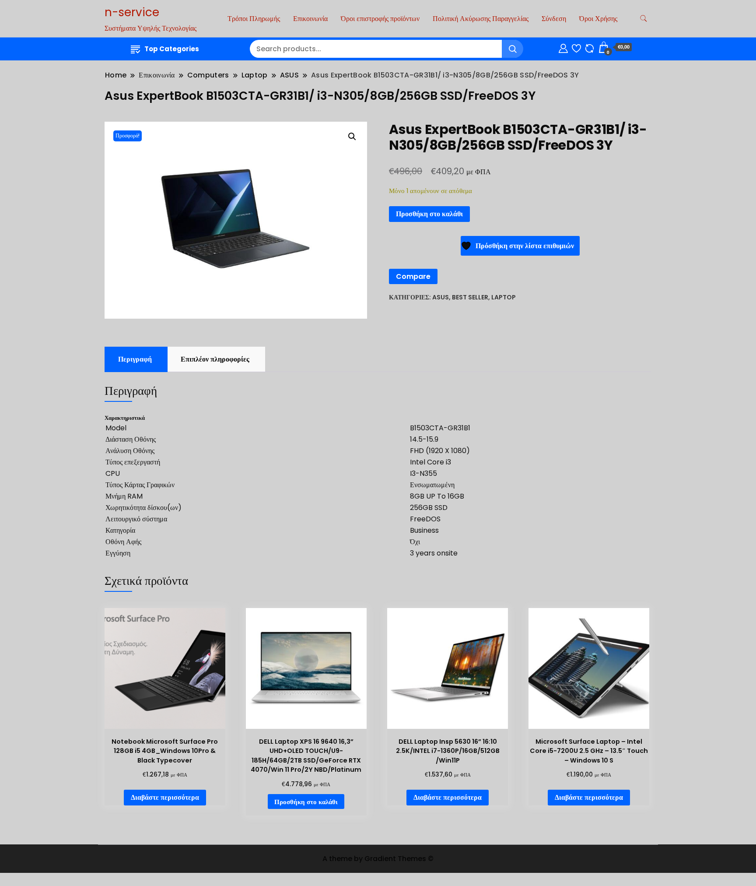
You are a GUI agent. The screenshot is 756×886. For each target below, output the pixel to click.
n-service (132, 12)
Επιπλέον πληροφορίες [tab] (215, 359)
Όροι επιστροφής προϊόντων (380, 19)
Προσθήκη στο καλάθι (429, 214)
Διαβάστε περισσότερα (165, 797)
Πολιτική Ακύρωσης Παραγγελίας (480, 19)
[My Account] (563, 47)
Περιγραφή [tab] (135, 359)
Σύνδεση (554, 19)
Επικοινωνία (310, 19)
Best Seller (470, 297)
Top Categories (171, 48)
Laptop (503, 297)
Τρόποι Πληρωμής (254, 19)
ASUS (440, 297)
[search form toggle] (643, 19)
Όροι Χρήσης (598, 19)
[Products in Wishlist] (576, 47)
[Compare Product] (589, 47)
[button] (352, 136)
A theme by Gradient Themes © (378, 859)
